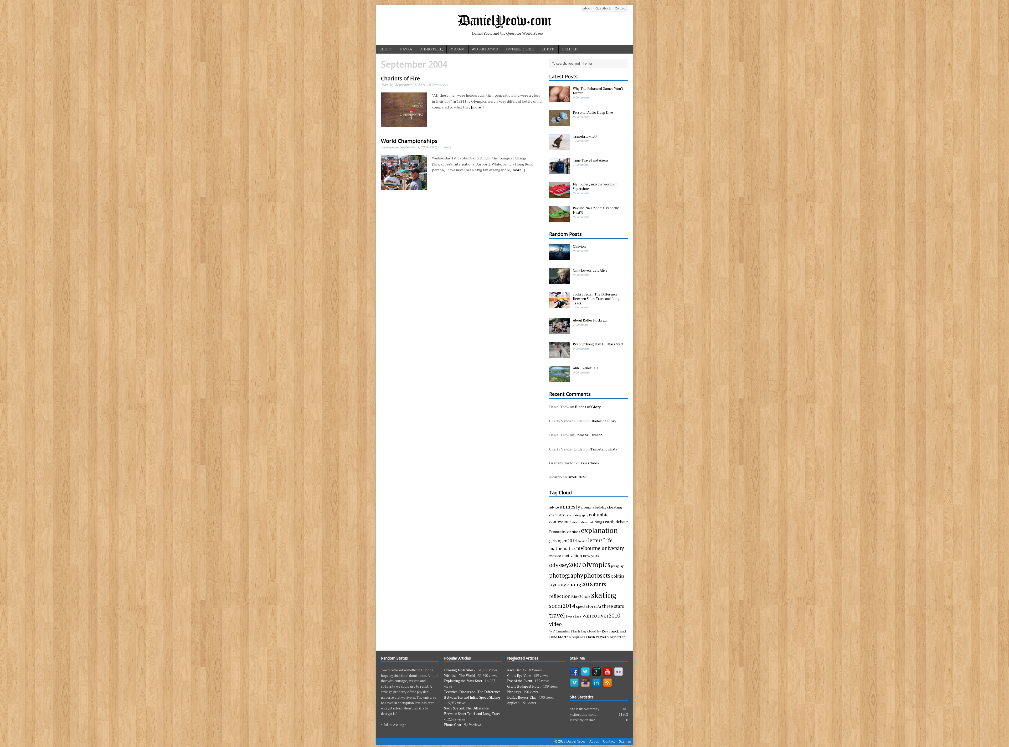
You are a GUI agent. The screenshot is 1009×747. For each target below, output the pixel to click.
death (576, 522)
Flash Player (596, 636)
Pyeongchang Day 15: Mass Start (598, 344)
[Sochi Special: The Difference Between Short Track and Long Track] (559, 305)
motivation (572, 555)
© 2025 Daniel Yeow (569, 741)
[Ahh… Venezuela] (559, 378)
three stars (613, 606)
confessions (560, 521)
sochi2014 (562, 605)
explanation (599, 530)
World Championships (409, 140)
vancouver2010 (601, 615)
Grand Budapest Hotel (523, 686)
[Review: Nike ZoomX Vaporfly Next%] (559, 219)
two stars (573, 616)
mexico (555, 555)
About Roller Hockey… (590, 320)
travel (557, 615)
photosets (597, 575)
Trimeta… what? (585, 136)
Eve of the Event (519, 680)
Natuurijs (514, 691)
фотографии (485, 48)
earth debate (616, 521)
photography (566, 575)
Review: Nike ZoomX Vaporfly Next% (596, 210)
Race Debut (515, 670)
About (587, 8)
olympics (596, 564)
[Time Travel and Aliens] (559, 171)
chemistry (557, 515)
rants (600, 584)
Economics (557, 531)
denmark (587, 522)
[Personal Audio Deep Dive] (559, 123)
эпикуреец (431, 48)
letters (595, 540)
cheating (614, 507)
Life (607, 540)
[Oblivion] (559, 257)
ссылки (570, 48)
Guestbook (603, 8)
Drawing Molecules (458, 670)
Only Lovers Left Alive (590, 270)
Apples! (513, 703)
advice (554, 507)
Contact (620, 8)
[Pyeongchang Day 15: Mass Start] (559, 354)
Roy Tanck (610, 631)
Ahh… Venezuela (585, 368)
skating (603, 595)
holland (582, 541)
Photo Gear (452, 724)
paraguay (617, 566)
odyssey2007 (565, 565)
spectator (584, 606)
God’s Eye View (519, 675)
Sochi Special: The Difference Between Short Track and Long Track (596, 298)
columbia (599, 514)
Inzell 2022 (577, 476)
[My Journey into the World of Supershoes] (559, 195)
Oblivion (579, 246)
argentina (587, 507)
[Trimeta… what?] (559, 147)
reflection (559, 596)
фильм (457, 48)
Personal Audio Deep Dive (593, 112)
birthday (600, 507)
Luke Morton (560, 636)
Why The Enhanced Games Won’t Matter (598, 90)
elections (573, 532)
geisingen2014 (563, 540)
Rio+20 (577, 596)
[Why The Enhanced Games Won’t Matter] (559, 99)
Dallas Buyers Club (522, 697)
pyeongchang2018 (571, 584)
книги (548, 48)
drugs (599, 521)
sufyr (597, 606)
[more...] (477, 107)
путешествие (520, 48)
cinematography (576, 515)
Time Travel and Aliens (590, 160)
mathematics (562, 548)
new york (591, 555)
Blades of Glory (588, 406)
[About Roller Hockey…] (559, 331)
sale (587, 596)
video (555, 624)
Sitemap (625, 741)
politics (618, 576)
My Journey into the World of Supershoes (595, 186)
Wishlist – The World (459, 675)
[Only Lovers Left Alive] (559, 281)
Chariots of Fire (400, 78)
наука (406, 48)
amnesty (570, 506)
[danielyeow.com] (504, 25)
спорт (385, 48)
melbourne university (600, 548)
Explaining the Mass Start (463, 680)
